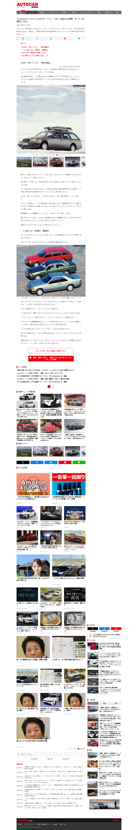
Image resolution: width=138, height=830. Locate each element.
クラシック (53, 12)
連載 (98, 12)
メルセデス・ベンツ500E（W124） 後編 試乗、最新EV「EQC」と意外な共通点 (43, 379)
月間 (116, 703)
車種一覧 (108, 12)
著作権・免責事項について (44, 824)
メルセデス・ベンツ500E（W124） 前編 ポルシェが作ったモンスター (40, 373)
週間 (104, 703)
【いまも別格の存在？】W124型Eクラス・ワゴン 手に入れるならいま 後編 (41, 382)
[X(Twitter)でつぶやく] (23, 38)
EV (21, 12)
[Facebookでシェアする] (37, 38)
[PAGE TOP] (116, 820)
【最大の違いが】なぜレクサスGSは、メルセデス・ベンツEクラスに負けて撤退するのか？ (46, 370)
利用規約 (20, 824)
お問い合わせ (62, 824)
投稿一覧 (49, 759)
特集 (73, 12)
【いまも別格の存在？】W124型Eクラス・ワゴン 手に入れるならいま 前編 (41, 376)
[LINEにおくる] (79, 38)
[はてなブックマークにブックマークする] (51, 38)
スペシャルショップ (86, 12)
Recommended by (72, 748)
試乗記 (42, 12)
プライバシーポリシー (29, 824)
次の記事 (65, 759)
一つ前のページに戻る (25, 754)
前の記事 (34, 759)
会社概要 (55, 824)
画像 (64, 12)
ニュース (32, 12)
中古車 (23, 76)
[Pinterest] (64, 38)
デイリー (93, 703)
